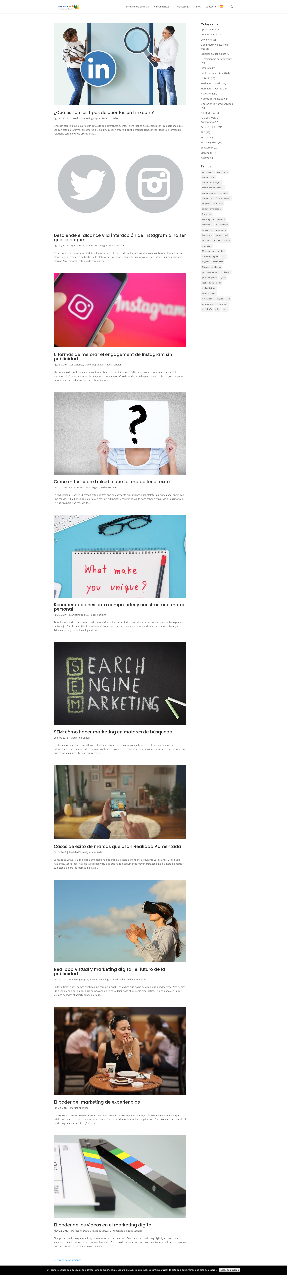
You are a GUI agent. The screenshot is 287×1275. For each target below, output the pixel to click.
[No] (283, 1270)
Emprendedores (223, 198)
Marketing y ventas (211, 88)
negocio (205, 261)
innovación (221, 229)
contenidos (207, 198)
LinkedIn (75, 118)
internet (205, 240)
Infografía (206, 68)
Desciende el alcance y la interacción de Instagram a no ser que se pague (120, 237)
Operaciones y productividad (217, 103)
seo (228, 298)
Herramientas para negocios (216, 59)
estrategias (207, 224)
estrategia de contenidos (213, 219)
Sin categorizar (209, 142)
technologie (222, 303)
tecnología (207, 309)
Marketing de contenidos (213, 251)
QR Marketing (208, 113)
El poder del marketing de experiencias (97, 1102)
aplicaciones (208, 171)
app (218, 171)
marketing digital (210, 256)
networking (218, 261)
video (217, 309)
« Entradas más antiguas (67, 1260)
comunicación (208, 177)
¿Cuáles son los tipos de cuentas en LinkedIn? (104, 113)
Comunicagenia (209, 34)
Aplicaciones (78, 245)
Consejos (224, 193)
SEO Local (206, 137)
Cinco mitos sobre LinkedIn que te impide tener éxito (112, 482)
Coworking (206, 39)
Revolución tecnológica (212, 298)
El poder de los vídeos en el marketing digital (103, 1225)
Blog (198, 6)
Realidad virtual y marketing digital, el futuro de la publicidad (109, 971)
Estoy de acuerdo (229, 1270)
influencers (207, 229)
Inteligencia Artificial (212, 73)
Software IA (207, 147)
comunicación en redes (213, 187)
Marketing (183, 6)
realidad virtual (209, 288)
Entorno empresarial (211, 208)
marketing (207, 245)
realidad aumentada (211, 282)
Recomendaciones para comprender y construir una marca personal (120, 607)
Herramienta (222, 224)
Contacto (210, 6)
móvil (223, 256)
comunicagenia (209, 193)
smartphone (207, 303)
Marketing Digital (90, 118)
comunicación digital (211, 182)
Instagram (207, 235)
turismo (205, 157)
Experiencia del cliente (213, 53)
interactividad (221, 235)
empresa (206, 203)
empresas (218, 203)
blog (226, 171)
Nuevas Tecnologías (97, 245)
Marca (227, 240)
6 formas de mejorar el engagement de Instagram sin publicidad (113, 357)
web (225, 309)
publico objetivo (209, 277)
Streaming (206, 152)
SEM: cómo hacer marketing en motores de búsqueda (113, 732)
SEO (203, 132)
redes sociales (208, 293)
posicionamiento (209, 272)
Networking (207, 93)
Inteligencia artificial (137, 6)
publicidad (225, 272)
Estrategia (207, 214)
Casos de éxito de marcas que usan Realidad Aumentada (117, 847)
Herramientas (161, 6)
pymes (223, 277)
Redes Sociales (110, 118)
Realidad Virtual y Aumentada (85, 852)
